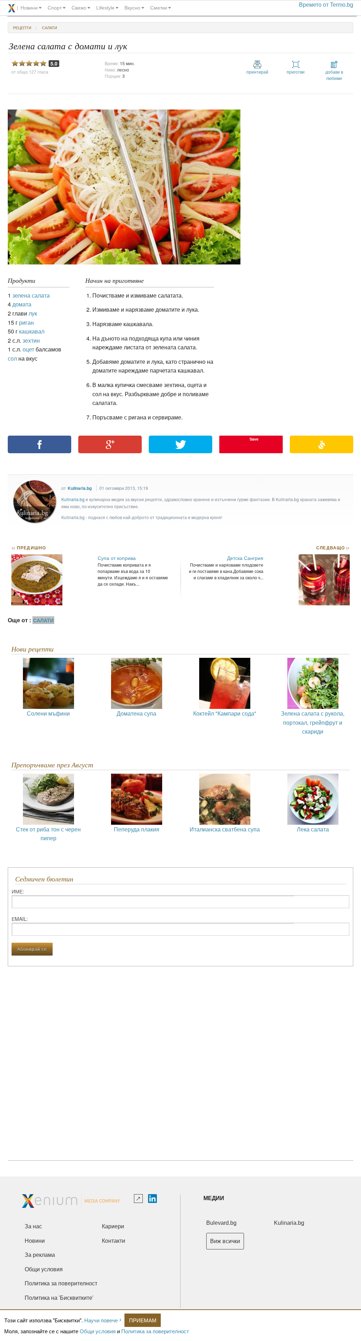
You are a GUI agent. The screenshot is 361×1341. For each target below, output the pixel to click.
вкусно (132, 8)
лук (33, 313)
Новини (35, 1241)
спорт (55, 8)
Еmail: (20, 918)
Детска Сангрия (245, 557)
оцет (28, 349)
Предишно (28, 547)
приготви (296, 72)
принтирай (257, 72)
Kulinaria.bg (80, 488)
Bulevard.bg (221, 1223)
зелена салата (31, 295)
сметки (158, 8)
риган (26, 322)
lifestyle (105, 8)
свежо (79, 8)
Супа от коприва (117, 557)
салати (49, 27)
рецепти (22, 27)
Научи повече (101, 1320)
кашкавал (31, 331)
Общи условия (98, 1331)
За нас (33, 1226)
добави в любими (334, 75)
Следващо (332, 547)
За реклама (40, 1255)
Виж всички (225, 1241)
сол (12, 358)
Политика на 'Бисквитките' (59, 1298)
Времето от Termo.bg (326, 5)
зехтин (31, 340)
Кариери (113, 1226)
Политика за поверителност (155, 1331)
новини (29, 8)
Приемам (143, 1320)
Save (254, 439)
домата (21, 304)
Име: (18, 891)
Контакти (113, 1241)
